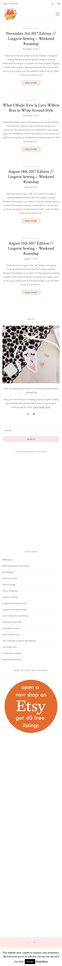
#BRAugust (7, 559)
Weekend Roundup (30, 28)
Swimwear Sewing (11, 628)
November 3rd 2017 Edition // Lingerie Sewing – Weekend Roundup (31, 38)
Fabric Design (8, 584)
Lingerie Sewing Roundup (14, 609)
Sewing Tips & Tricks (12, 622)
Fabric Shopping (10, 590)
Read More (42, 961)
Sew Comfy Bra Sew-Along (15, 615)
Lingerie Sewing (9, 597)
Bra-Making (30, 100)
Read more (31, 83)
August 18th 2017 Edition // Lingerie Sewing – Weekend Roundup (31, 176)
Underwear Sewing (11, 653)
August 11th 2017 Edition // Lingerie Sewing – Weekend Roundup (31, 248)
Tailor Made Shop (41, 407)
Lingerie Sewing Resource (14, 603)
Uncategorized (9, 646)
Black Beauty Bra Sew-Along (15, 565)
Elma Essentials (9, 578)
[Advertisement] (31, 764)
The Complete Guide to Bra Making (19, 640)
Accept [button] (30, 961)
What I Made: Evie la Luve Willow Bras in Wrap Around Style (31, 108)
